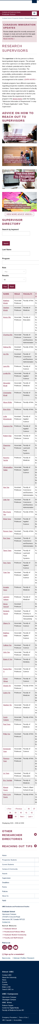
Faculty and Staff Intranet (13, 938)
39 (16, 813)
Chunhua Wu (7, 335)
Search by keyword (10, 229)
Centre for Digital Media (10, 1008)
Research (30, 958)
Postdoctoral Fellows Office (14, 932)
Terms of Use (23, 1017)
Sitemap (16, 958)
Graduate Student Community (15, 935)
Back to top (6, 958)
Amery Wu (7, 317)
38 (11, 813)
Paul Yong (6, 724)
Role (4, 268)
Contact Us (6, 922)
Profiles (23, 958)
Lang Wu (6, 366)
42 (32, 813)
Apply (4, 900)
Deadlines (5, 882)
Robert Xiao (7, 436)
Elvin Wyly (7, 409)
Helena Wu (7, 347)
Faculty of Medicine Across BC (13, 1010)
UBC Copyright (6, 1020)
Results (5, 276)
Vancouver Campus (9, 997)
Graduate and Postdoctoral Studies (19, 907)
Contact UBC (7, 975)
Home (4, 855)
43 (11, 816)
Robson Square (7, 1005)
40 (21, 813)
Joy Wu (6, 354)
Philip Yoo (6, 734)
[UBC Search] (34, 2)
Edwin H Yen (7, 659)
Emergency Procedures (9, 1017)
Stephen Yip (7, 705)
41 (27, 813)
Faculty (27, 294)
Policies (5, 891)
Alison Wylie (7, 402)
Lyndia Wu (7, 373)
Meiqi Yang (7, 519)
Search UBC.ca (7, 989)
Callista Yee (7, 645)
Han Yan (6, 487)
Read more (8, 39)
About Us (5, 896)
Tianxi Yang (7, 550)
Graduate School (6, 18)
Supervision (6, 878)
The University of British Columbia (14, 4)
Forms (4, 887)
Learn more (29, 79)
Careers (5, 984)
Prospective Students (18, 18)
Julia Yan (6, 500)
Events (4, 982)
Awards (4, 873)
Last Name (6, 249)
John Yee (6, 652)
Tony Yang (7, 563)
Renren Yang (7, 531)
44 (16, 816)
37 (35, 809)
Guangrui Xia (7, 426)
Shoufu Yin (7, 686)
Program (6, 258)
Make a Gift (6, 987)
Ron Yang (6, 538)
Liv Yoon (6, 773)
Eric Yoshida (7, 780)
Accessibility (18, 1020)
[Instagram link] (4, 947)
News (4, 980)
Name (6, 294)
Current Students (8, 864)
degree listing (17, 99)
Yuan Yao (6, 572)
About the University (9, 977)
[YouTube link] (15, 947)
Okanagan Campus (9, 999)
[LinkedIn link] (9, 947)
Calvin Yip (6, 693)
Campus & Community (10, 869)
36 (29, 809)
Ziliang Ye (6, 623)
